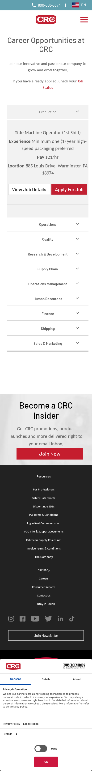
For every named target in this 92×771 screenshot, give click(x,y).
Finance (48, 313)
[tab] (47, 112)
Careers (43, 578)
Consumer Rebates (43, 587)
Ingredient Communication (43, 523)
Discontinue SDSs (43, 506)
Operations (48, 224)
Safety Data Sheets (43, 498)
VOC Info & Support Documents (43, 531)
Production (47, 112)
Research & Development (48, 254)
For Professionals (43, 489)
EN (83, 4)
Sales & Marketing (47, 343)
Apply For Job (69, 189)
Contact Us (43, 595)
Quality (47, 239)
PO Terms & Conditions (43, 514)
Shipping (48, 328)
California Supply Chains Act (43, 540)
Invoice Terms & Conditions (44, 548)
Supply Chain (48, 269)
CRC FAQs (44, 570)
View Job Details (29, 189)
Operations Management (47, 284)
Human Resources (47, 299)
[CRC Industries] (46, 20)
